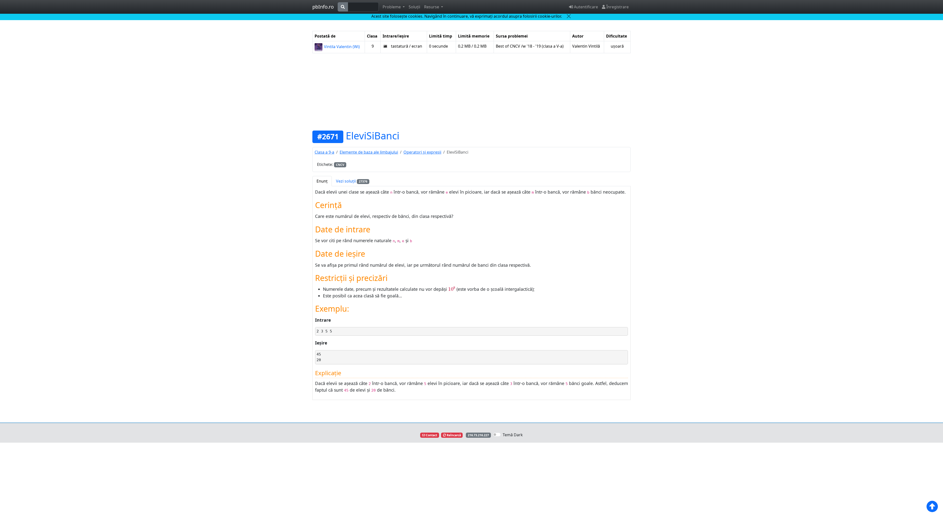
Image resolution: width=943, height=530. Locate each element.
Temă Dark (513, 434)
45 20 (319, 357)
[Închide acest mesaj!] (569, 16)
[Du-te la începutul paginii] (932, 506)
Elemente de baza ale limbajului (369, 152)
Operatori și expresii (422, 152)
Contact (431, 435)
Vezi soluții (351, 181)
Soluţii (414, 7)
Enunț (322, 181)
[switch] (497, 435)
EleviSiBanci (372, 135)
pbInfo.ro (323, 6)
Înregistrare (617, 7)
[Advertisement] (471, 91)
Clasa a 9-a (324, 152)
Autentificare (585, 7)
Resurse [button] (432, 7)
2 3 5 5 (324, 331)
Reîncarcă (453, 435)
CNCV (340, 165)
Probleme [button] (392, 7)
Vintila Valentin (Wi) (341, 46)
